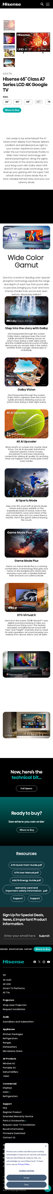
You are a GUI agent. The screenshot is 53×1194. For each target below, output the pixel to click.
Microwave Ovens (12, 1051)
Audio (6, 1017)
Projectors (8, 1000)
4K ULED (7, 979)
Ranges (7, 1042)
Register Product (12, 1112)
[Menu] (48, 4)
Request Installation (14, 1009)
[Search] (42, 4)
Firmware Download (14, 1133)
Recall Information (13, 1129)
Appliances (9, 1029)
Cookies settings (26, 1171)
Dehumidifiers (10, 1071)
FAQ (5, 1107)
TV (4, 975)
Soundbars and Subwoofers (18, 1021)
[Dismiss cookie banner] (46, 1146)
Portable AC (9, 1067)
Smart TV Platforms (14, 988)
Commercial (9, 1083)
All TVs (6, 992)
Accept (26, 1178)
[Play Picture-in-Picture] (44, 220)
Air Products (9, 1058)
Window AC (9, 1063)
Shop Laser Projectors (15, 1005)
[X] (39, 961)
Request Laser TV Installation (19, 1124)
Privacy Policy (23, 1164)
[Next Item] (45, 43)
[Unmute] (8, 220)
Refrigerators (10, 1038)
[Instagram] (44, 961)
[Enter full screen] (49, 220)
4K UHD (7, 984)
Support (7, 1103)
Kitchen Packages (13, 1034)
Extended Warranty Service (18, 1116)
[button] (39, 102)
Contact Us (9, 1137)
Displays (7, 1087)
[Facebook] (34, 961)
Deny (26, 1184)
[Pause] (4, 220)
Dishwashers (10, 1046)
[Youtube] (48, 961)
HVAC (6, 1076)
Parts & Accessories (14, 1120)
